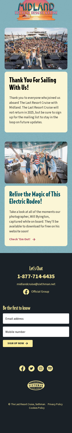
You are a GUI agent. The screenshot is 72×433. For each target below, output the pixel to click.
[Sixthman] (36, 385)
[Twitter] (33, 368)
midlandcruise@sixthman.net (36, 284)
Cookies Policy (37, 408)
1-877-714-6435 (36, 276)
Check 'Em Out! (20, 239)
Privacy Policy (55, 404)
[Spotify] (50, 368)
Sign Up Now (15, 343)
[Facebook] (23, 368)
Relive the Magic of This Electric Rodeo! (34, 197)
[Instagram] (42, 368)
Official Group (40, 291)
